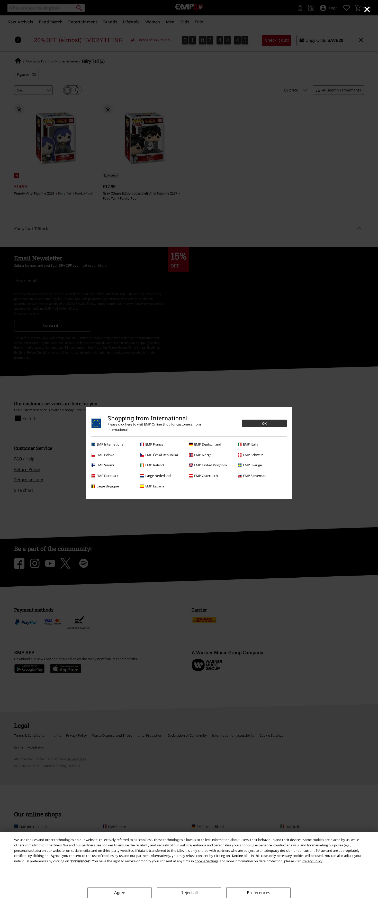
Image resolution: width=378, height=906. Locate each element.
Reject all (189, 893)
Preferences (258, 892)
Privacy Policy (312, 861)
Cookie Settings (206, 861)
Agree (119, 893)
